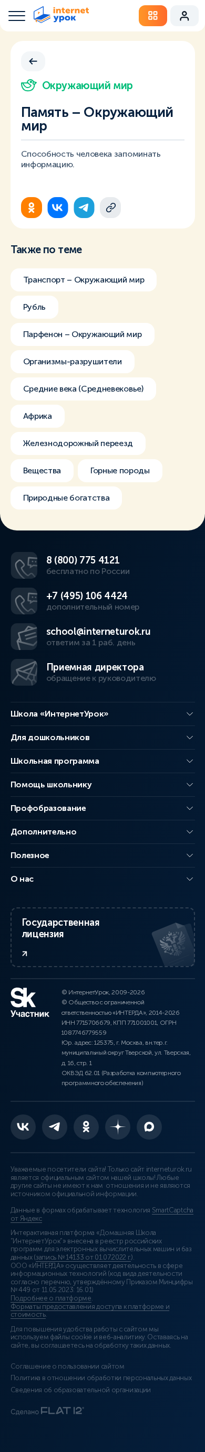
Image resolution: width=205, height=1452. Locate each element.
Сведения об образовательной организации (81, 1390)
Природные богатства (66, 497)
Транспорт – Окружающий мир (84, 279)
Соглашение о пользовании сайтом (68, 1366)
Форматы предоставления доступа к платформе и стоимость (90, 1311)
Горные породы (120, 470)
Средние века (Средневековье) (83, 388)
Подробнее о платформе (51, 1298)
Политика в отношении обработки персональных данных (101, 1378)
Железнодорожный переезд (78, 443)
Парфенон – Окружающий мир (82, 334)
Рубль (34, 306)
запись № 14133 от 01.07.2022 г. (83, 1257)
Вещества (42, 470)
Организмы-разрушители (72, 361)
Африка (37, 415)
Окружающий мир (87, 85)
